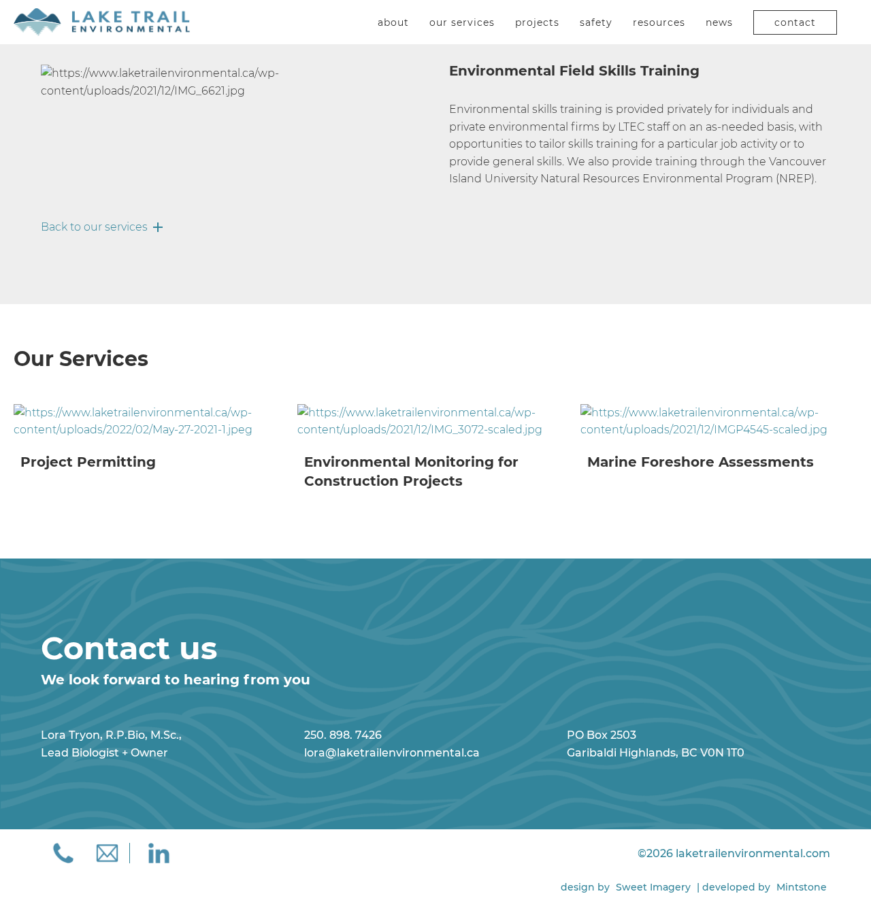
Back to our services (94, 226)
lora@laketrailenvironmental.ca (392, 752)
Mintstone (801, 887)
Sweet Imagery (653, 887)
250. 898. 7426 (343, 735)
